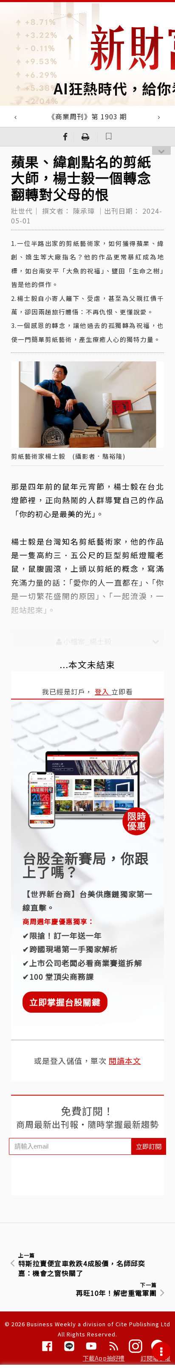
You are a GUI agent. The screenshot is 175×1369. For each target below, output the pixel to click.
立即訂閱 (148, 1146)
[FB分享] (65, 136)
